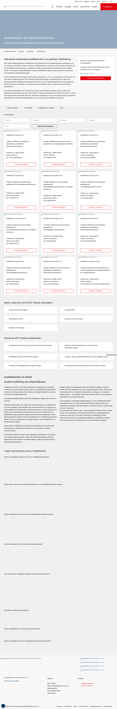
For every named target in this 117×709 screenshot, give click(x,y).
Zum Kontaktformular (95, 78)
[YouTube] (94, 670)
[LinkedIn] (94, 662)
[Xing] (94, 666)
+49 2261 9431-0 (88, 73)
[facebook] (94, 658)
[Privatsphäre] (3, 706)
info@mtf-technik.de (87, 683)
